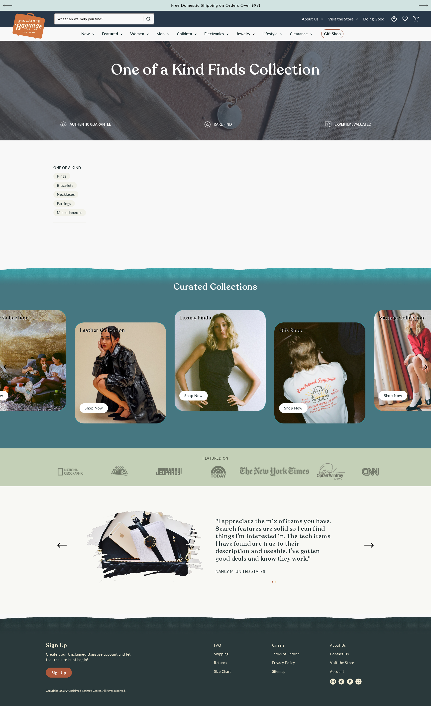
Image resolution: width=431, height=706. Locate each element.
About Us (338, 645)
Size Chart (222, 671)
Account (337, 671)
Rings (62, 176)
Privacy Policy (283, 663)
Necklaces (66, 194)
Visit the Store (342, 663)
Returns (220, 663)
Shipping (221, 654)
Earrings (64, 203)
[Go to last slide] (7, 5)
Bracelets (65, 185)
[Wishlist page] (405, 18)
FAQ (217, 645)
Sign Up (59, 672)
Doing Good (373, 18)
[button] (87, 34)
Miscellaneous (70, 212)
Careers (278, 645)
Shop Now (94, 408)
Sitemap (279, 671)
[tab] (272, 582)
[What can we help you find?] (148, 19)
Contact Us (339, 654)
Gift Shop (332, 33)
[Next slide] (423, 5)
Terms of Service (286, 654)
